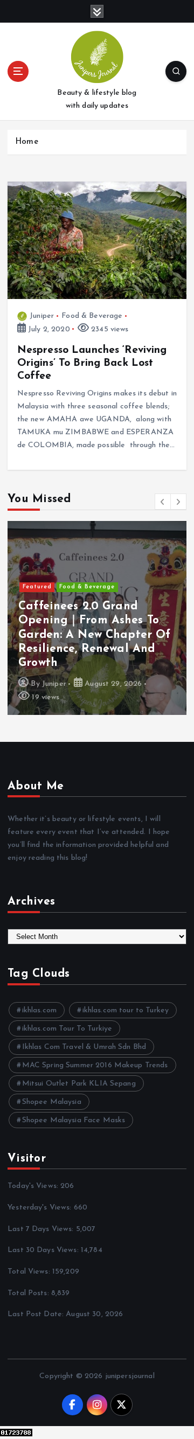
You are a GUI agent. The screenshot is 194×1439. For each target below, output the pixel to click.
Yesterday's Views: (41, 1208)
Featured (37, 587)
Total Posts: (29, 1293)
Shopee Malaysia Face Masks (74, 1120)
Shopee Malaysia (51, 1102)
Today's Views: (34, 1186)
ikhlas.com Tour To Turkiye (67, 1029)
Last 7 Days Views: (42, 1229)
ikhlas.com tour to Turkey (125, 1010)
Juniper (42, 316)
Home (26, 142)
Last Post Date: (37, 1314)
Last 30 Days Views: (44, 1250)
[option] (97, 618)
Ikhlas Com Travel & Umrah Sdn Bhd (84, 1047)
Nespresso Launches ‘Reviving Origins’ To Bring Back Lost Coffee (92, 363)
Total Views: (30, 1272)
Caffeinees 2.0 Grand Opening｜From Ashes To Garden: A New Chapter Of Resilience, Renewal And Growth (94, 635)
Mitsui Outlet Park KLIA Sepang (79, 1084)
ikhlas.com (39, 1010)
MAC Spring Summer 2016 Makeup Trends (95, 1065)
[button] (163, 501)
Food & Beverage (91, 316)
